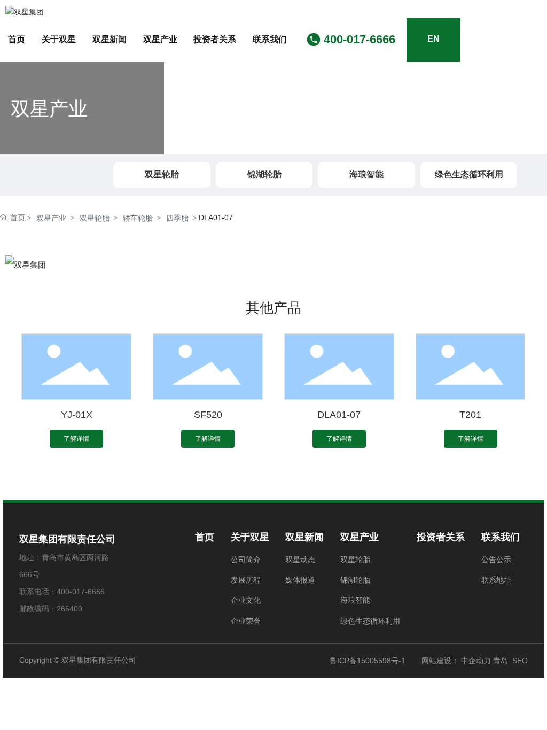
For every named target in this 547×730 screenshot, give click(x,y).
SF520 (208, 414)
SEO (520, 660)
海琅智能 (366, 174)
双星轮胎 (162, 174)
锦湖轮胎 (264, 174)
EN (433, 38)
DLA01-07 (339, 414)
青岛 (500, 660)
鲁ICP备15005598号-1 (367, 660)
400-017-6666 (359, 39)
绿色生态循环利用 (469, 174)
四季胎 (177, 218)
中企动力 (475, 660)
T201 (470, 414)
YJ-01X (76, 414)
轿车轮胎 (138, 218)
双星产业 (51, 218)
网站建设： (440, 660)
